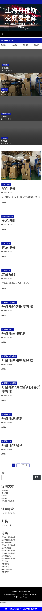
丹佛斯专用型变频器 (8, 537)
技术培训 (14, 45)
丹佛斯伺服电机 (7, 329)
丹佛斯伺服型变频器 (9, 356)
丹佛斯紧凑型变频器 (8, 551)
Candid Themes (22, 597)
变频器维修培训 (6, 113)
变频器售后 (5, 65)
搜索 (3, 473)
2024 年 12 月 (6, 525)
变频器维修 (6, 270)
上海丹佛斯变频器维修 (21, 14)
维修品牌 (36, 45)
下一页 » (25, 465)
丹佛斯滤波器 (7, 414)
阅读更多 (3, 202)
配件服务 (4, 92)
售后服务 (25, 45)
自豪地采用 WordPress (12, 594)
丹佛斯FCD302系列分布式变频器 (20, 389)
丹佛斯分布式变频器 (9, 383)
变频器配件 (5, 89)
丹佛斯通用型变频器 (8, 559)
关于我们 (4, 561)
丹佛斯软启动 (7, 441)
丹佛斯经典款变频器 (9, 302)
